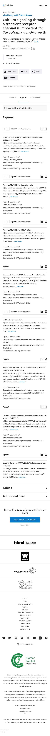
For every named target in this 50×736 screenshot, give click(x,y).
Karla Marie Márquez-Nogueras (17, 39)
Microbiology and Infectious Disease (17, 15)
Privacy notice (25, 525)
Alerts (25, 607)
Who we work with (25, 604)
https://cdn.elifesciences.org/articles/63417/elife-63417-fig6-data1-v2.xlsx (23, 394)
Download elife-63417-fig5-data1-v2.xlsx (16, 351)
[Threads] (40, 639)
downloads (19, 86)
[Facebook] (46, 639)
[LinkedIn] (10, 639)
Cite (25, 71)
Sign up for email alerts (25, 520)
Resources (25, 626)
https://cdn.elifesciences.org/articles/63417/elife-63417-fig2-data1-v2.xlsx (23, 209)
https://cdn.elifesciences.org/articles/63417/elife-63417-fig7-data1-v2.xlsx (23, 442)
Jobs (25, 601)
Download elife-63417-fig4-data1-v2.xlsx (16, 303)
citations (31, 86)
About (25, 599)
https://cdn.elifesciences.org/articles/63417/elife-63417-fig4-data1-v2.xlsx (23, 298)
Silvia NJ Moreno (24, 41)
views (7, 86)
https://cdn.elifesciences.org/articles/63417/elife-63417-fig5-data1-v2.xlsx (23, 346)
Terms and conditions (25, 613)
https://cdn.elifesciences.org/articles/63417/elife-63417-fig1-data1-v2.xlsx (23, 164)
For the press (25, 624)
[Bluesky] (3, 639)
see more (24, 151)
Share (37, 71)
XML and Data (25, 629)
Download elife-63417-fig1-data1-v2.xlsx (16, 168)
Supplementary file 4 (10, 328)
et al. (36, 41)
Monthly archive (25, 621)
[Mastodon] (22, 639)
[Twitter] (16, 639)
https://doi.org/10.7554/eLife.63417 (17, 49)
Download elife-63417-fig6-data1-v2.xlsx (16, 398)
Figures (23, 97)
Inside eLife (25, 618)
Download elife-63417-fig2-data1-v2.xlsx (16, 213)
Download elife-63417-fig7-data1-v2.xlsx (16, 446)
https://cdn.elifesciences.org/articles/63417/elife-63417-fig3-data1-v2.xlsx (23, 253)
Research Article (9, 12)
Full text (13, 97)
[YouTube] (34, 639)
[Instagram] (28, 639)
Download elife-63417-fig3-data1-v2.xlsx (16, 258)
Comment (12, 78)
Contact (25, 610)
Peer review (35, 97)
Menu (41, 5)
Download (11, 71)
